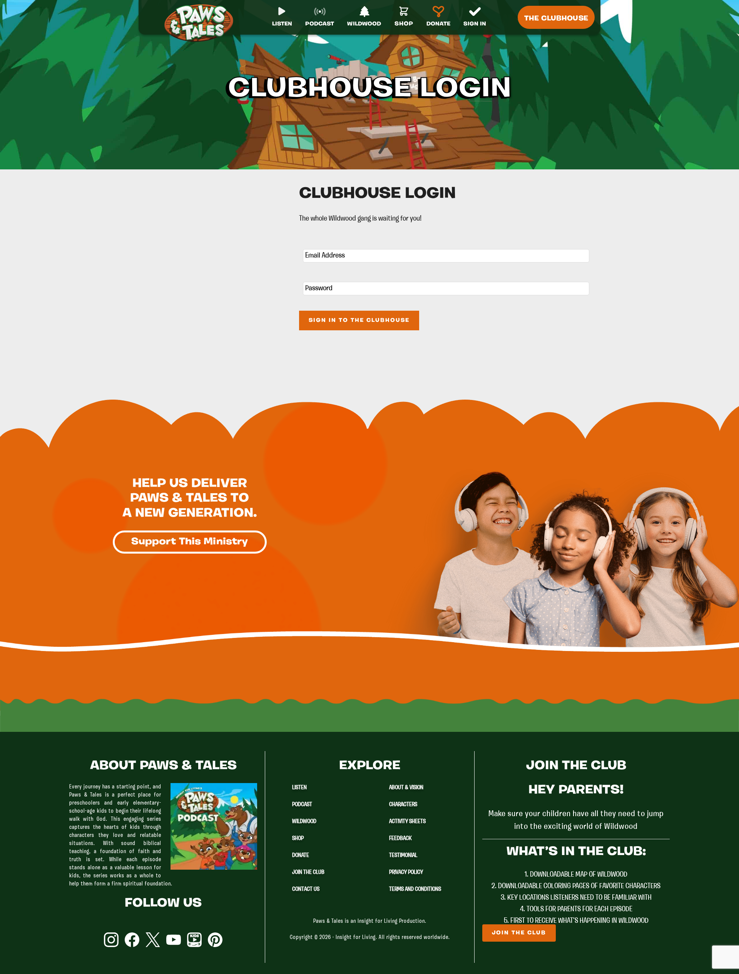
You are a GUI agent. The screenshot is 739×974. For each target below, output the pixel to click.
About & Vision (406, 788)
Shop (298, 838)
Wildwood (304, 821)
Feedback (400, 838)
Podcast (302, 805)
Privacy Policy (406, 872)
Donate (300, 855)
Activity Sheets (407, 821)
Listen (299, 788)
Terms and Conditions (415, 889)
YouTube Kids (194, 939)
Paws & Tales (202, 23)
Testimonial (403, 855)
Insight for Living (356, 938)
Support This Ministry (189, 542)
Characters (403, 805)
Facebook (132, 939)
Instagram (111, 939)
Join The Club (308, 872)
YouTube (173, 939)
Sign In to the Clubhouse (359, 320)
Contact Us (305, 889)
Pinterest (215, 939)
